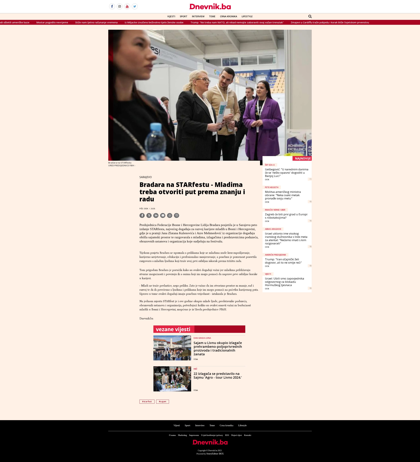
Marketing (182, 435)
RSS (227, 435)
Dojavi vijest (236, 435)
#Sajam (162, 401)
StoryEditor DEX (215, 453)
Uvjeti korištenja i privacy (212, 435)
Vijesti (171, 16)
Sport (183, 16)
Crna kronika (226, 425)
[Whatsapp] (169, 215)
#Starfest (147, 401)
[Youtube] (127, 6)
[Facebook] (112, 6)
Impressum (194, 435)
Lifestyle (247, 16)
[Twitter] (135, 6)
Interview (198, 16)
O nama (172, 435)
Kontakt (247, 435)
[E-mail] (162, 215)
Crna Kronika (228, 16)
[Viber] (176, 215)
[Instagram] (120, 6)
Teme (212, 16)
